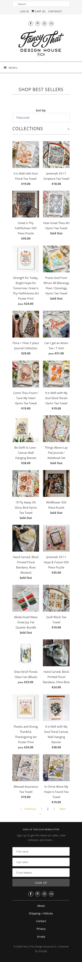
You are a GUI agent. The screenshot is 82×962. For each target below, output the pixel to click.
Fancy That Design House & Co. (39, 946)
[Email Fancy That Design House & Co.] (51, 23)
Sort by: (41, 110)
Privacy (41, 929)
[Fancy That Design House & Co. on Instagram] (44, 23)
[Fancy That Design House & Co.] (41, 44)
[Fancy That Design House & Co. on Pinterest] (37, 23)
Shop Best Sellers (41, 89)
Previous (30, 809)
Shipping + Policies (41, 913)
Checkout (55, 11)
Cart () (40, 11)
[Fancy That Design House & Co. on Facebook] (30, 23)
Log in (24, 11)
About (41, 906)
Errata (41, 936)
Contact (41, 921)
